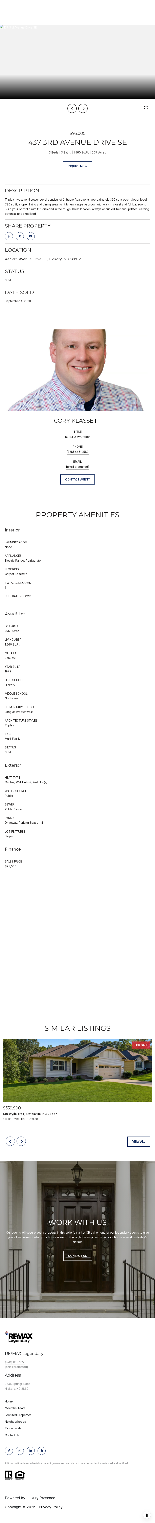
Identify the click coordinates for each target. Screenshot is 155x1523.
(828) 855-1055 (15, 1362)
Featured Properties (18, 1415)
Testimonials (13, 1428)
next (83, 108)
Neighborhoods (15, 1421)
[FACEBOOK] (9, 1451)
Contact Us (12, 1435)
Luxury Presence (41, 1498)
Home (9, 1401)
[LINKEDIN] (31, 1451)
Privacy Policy (51, 1507)
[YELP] (42, 1451)
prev (72, 108)
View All (138, 1141)
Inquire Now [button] (77, 166)
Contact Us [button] (77, 1255)
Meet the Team (15, 1408)
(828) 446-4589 (78, 451)
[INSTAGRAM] (20, 1451)
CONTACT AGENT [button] (77, 479)
